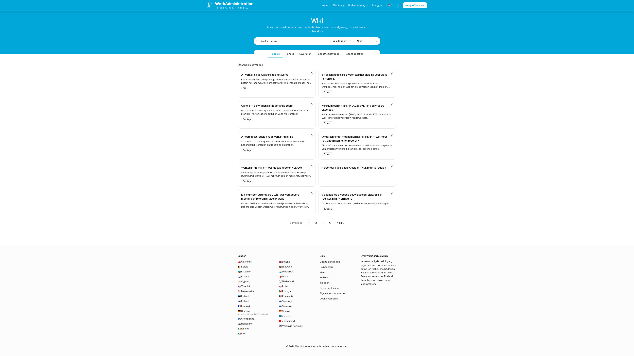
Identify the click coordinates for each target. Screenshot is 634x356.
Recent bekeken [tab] (354, 53)
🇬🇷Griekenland (246, 318)
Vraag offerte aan (415, 5)
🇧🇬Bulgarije (244, 271)
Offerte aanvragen (330, 261)
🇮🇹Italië (242, 333)
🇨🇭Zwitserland (287, 321)
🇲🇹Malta (283, 276)
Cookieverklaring (329, 298)
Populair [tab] (275, 53)
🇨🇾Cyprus (243, 281)
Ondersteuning (356, 5)
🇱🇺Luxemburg (286, 271)
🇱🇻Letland (284, 261)
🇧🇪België (243, 266)
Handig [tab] (289, 53)
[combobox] (393, 5)
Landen (324, 5)
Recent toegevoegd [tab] (328, 53)
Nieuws (324, 272)
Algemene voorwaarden (333, 293)
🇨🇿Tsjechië (244, 286)
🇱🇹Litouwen (285, 266)
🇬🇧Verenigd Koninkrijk (291, 326)
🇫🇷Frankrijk (244, 306)
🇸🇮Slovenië (285, 306)
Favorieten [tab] (305, 53)
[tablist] (317, 54)
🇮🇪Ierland (243, 328)
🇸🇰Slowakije (286, 301)
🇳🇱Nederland (286, 281)
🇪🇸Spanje (284, 311)
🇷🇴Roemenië (286, 296)
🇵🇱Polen (283, 286)
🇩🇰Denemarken (246, 291)
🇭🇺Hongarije (245, 323)
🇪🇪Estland (243, 296)
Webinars (338, 5)
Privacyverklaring (329, 288)
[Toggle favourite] (312, 73)
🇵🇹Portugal (285, 291)
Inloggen (377, 5)
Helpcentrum (327, 267)
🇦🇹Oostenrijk (245, 261)
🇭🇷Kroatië (243, 276)
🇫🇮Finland (243, 301)
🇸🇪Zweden (285, 316)
